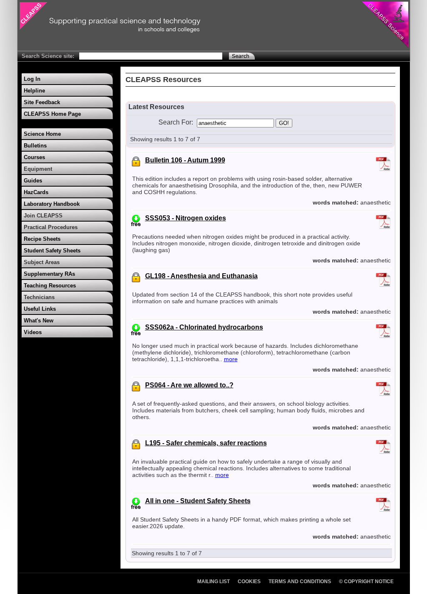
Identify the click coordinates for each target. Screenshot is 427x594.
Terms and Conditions (300, 581)
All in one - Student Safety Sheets (198, 500)
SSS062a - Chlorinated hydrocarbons (204, 327)
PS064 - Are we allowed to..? (189, 385)
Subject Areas (42, 262)
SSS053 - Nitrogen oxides (185, 218)
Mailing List (213, 581)
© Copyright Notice (366, 581)
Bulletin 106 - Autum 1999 (185, 160)
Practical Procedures (51, 227)
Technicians (39, 297)
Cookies (249, 581)
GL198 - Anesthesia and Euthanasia (201, 276)
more (231, 359)
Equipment (38, 169)
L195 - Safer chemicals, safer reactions (206, 443)
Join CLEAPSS (43, 215)
